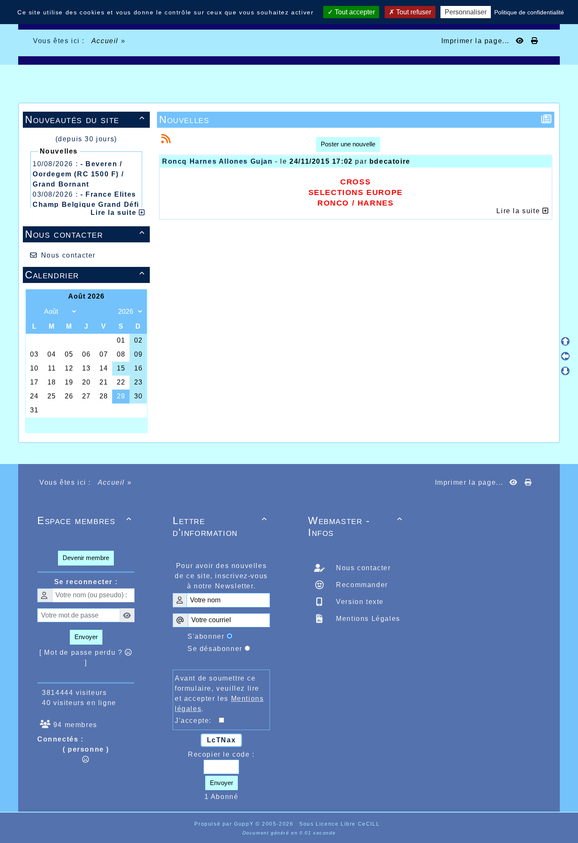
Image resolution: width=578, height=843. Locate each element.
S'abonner (205, 636)
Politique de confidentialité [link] (529, 12)
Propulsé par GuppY (224, 824)
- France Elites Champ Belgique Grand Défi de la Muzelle (86, 204)
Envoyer (86, 636)
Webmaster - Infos (355, 526)
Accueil (105, 40)
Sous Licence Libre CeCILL (340, 824)
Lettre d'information (220, 526)
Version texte (359, 601)
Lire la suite (114, 212)
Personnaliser (466, 12)
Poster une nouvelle (348, 144)
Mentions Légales (367, 618)
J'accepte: (197, 720)
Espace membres (84, 520)
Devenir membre (86, 557)
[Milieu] (565, 356)
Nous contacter (85, 234)
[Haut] (565, 341)
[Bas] (565, 371)
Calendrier (85, 274)
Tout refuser (412, 12)
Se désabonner (214, 648)
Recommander (361, 584)
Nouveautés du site (85, 119)
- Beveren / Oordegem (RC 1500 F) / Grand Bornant (78, 174)
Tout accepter (354, 12)
